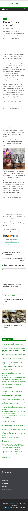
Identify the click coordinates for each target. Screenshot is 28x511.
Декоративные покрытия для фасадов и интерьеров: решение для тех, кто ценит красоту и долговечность (12, 425)
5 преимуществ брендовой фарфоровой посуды (13, 285)
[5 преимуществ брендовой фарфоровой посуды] (14, 269)
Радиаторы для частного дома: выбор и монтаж (14, 381)
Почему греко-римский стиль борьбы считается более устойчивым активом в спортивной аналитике (12, 385)
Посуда (5, 18)
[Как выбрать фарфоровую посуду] (14, 310)
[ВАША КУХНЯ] (3, 9)
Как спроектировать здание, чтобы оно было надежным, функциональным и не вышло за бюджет (13, 344)
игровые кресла (6, 457)
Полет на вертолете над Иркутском (11, 437)
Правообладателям (7, 489)
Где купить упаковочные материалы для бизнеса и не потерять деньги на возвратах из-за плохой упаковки (14, 368)
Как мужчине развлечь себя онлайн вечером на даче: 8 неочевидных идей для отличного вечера (13, 350)
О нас (3, 477)
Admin (12, 28)
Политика (4, 486)
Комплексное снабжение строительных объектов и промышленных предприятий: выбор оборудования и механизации (13, 445)
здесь (20, 231)
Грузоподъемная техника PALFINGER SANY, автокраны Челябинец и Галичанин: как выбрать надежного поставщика (13, 451)
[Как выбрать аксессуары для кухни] (8, 295)
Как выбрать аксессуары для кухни (13, 300)
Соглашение (5, 483)
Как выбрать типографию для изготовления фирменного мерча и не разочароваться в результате (13, 373)
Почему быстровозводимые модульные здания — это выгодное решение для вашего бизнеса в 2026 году (14, 407)
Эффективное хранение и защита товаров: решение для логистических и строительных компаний (13, 433)
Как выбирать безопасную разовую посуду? (14, 259)
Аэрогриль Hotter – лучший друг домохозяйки (13, 253)
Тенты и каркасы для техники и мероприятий (13, 429)
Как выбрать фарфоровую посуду (12, 326)
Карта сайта (5, 480)
